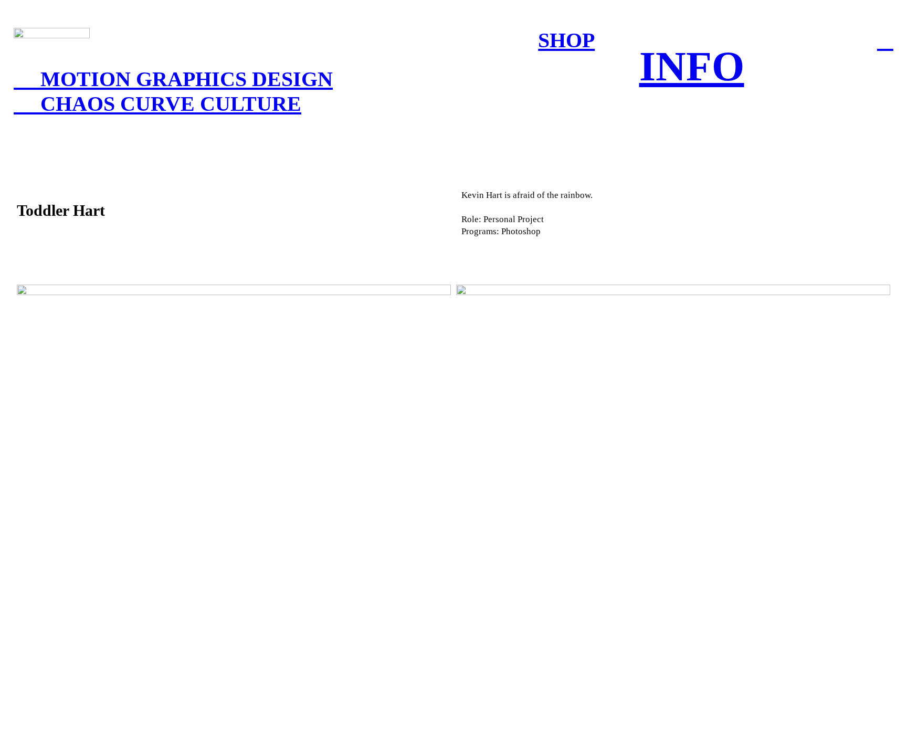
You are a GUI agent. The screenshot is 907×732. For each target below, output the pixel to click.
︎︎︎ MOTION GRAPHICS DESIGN (173, 79)
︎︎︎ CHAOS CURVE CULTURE (157, 104)
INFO (691, 66)
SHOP (566, 40)
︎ (885, 40)
